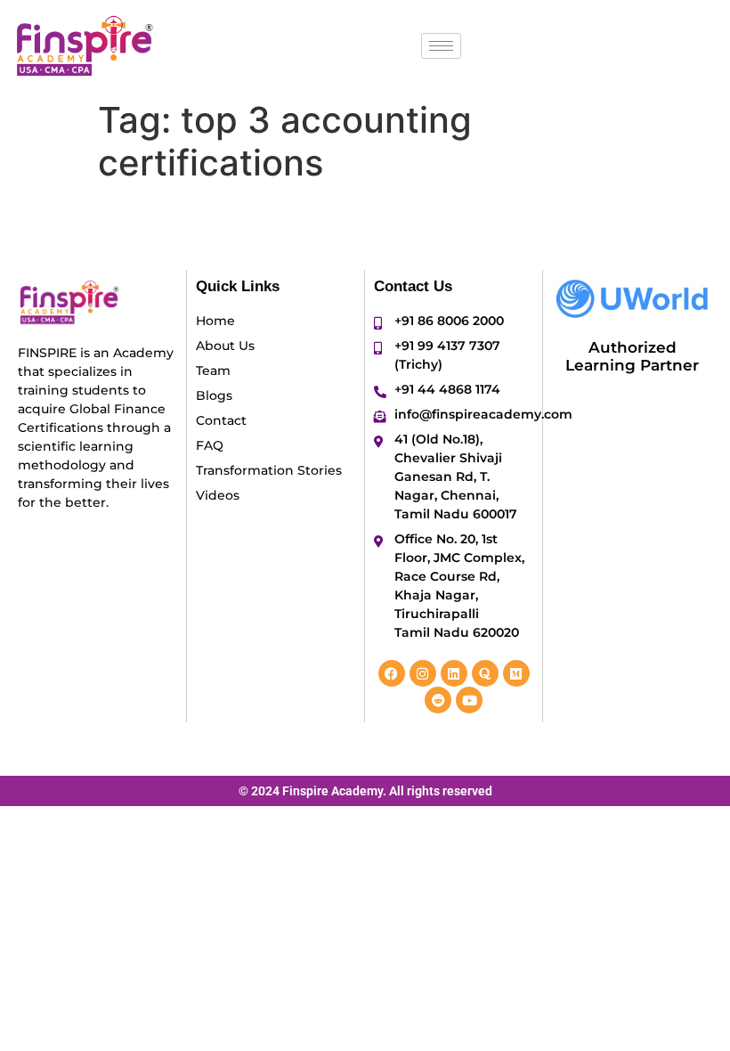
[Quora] (485, 673)
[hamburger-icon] (441, 46)
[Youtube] (469, 700)
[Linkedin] (454, 673)
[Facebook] (391, 673)
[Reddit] (438, 700)
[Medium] (516, 673)
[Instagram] (423, 673)
